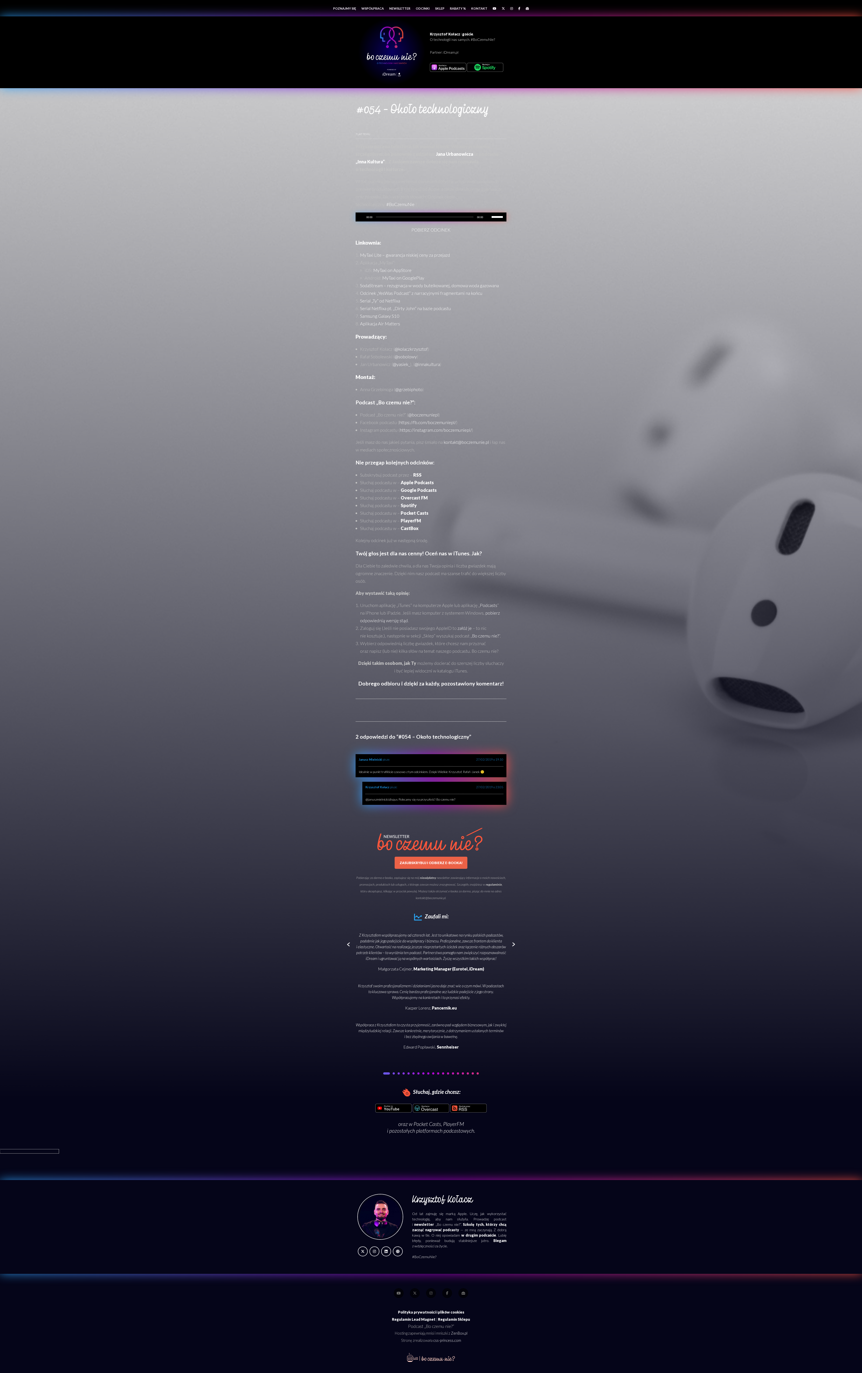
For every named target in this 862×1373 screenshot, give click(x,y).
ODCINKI (423, 8)
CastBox (409, 528)
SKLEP (439, 8)
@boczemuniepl (423, 414)
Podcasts (488, 605)
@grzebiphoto (408, 389)
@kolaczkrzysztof (411, 349)
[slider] (498, 216)
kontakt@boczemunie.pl (466, 442)
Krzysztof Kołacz (377, 787)
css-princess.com (447, 1340)
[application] (431, 216)
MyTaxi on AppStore (392, 270)
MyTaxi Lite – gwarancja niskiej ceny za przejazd (405, 255)
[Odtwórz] (361, 217)
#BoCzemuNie (400, 204)
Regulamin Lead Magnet (413, 1319)
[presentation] (349, 944)
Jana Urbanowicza (454, 154)
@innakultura (427, 364)
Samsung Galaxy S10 (379, 316)
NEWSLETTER (399, 8)
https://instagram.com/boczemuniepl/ (436, 430)
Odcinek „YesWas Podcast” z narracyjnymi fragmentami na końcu (421, 293)
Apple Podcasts (417, 482)
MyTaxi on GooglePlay (403, 277)
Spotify (409, 505)
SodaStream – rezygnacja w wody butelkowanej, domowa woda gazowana (429, 285)
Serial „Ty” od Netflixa (380, 300)
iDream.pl (450, 52)
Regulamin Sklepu (454, 1319)
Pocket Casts (427, 1124)
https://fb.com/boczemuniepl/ (427, 422)
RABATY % (458, 8)
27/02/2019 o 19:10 (489, 759)
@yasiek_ (401, 364)
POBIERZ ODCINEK (431, 229)
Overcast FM (414, 497)
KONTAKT (479, 8)
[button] (384, 1073)
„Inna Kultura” (370, 161)
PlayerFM (411, 520)
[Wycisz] (488, 217)
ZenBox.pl (459, 1333)
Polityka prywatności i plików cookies (431, 1312)
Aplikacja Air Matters (380, 323)
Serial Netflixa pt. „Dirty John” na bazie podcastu (405, 308)
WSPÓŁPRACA (372, 8)
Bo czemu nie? (485, 635)
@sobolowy (406, 356)
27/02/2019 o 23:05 (489, 787)
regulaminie (494, 884)
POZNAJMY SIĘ (344, 8)
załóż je (464, 628)
